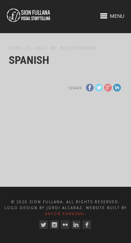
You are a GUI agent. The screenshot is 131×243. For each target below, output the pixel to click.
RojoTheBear (79, 48)
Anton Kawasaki (65, 213)
